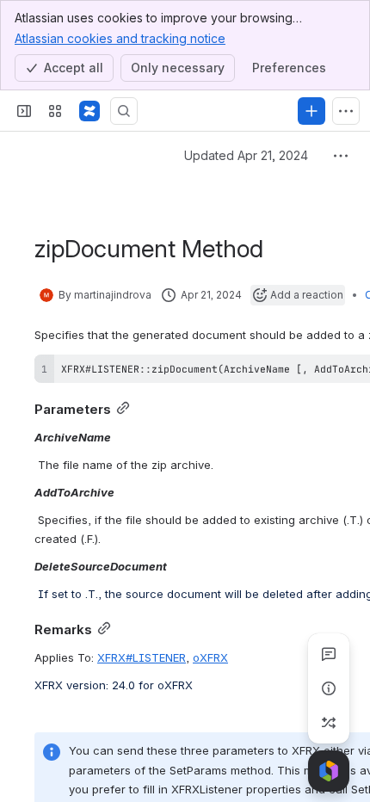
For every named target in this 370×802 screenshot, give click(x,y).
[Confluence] (89, 111)
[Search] (124, 111)
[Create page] (328, 723)
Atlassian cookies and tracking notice (120, 38)
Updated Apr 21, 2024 (246, 155)
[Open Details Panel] (328, 688)
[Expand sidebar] (24, 111)
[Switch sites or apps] (55, 111)
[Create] (311, 111)
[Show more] (346, 111)
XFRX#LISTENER (141, 657)
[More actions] (341, 156)
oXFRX (210, 657)
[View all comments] (328, 654)
